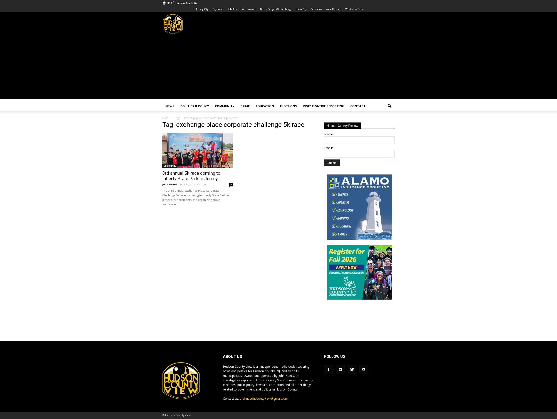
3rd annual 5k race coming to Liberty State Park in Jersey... (191, 176)
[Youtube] (363, 369)
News (169, 106)
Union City (301, 9)
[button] (389, 106)
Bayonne (218, 9)
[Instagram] (340, 369)
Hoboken (232, 9)
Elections (288, 106)
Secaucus (316, 9)
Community (224, 106)
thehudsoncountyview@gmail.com (264, 398)
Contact (358, 106)
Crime (245, 106)
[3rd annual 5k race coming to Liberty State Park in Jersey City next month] (197, 150)
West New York (354, 9)
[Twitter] (352, 369)
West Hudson (333, 9)
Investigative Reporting (323, 106)
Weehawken (249, 9)
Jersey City (202, 9)
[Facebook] (328, 369)
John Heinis (169, 184)
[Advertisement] (278, 68)
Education (265, 106)
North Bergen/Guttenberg (275, 9)
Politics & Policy (194, 106)
